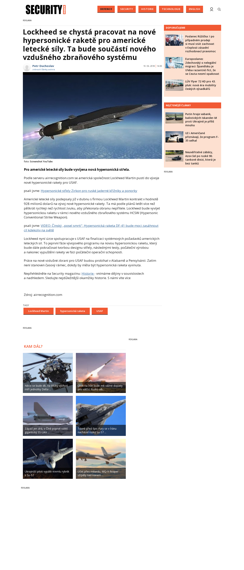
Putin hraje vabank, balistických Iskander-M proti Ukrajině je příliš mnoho (201, 119)
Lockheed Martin (38, 311)
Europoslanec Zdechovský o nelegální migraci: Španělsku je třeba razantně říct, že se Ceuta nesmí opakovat (202, 66)
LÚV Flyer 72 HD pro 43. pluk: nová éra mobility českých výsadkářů (200, 85)
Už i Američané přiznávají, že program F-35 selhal (202, 136)
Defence (106, 9)
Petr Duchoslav (43, 66)
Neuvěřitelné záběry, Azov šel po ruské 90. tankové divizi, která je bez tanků (200, 157)
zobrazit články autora (43, 69)
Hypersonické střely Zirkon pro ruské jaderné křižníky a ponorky (89, 190)
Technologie (171, 9)
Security (126, 9)
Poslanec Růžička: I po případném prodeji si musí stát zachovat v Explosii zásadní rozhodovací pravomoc (200, 44)
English (194, 9)
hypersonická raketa (72, 311)
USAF (99, 311)
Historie (147, 9)
